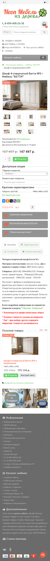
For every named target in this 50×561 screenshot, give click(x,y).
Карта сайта (9, 500)
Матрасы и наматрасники (15, 503)
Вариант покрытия (11, 170)
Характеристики (31, 245)
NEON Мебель (10, 425)
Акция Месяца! (10, 454)
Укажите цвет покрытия (13, 178)
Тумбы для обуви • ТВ (13, 494)
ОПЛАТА (9, 51)
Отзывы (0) (12, 252)
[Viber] (15, 201)
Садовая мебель (11, 477)
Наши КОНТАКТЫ (13, 47)
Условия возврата (12, 444)
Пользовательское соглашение (17, 431)
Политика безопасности (14, 438)
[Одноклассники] (7, 201)
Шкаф (6, 383)
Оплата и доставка (34, 252)
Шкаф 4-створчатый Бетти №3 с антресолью (20, 361)
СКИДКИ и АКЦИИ (13, 41)
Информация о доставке (14, 428)
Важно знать (9, 448)
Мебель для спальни (13, 481)
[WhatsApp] (18, 201)
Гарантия (8, 451)
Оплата (7, 441)
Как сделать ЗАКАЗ (35, 47)
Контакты (8, 435)
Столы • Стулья (10, 490)
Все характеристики (11, 195)
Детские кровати (11, 484)
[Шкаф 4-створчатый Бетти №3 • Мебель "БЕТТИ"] (25, 95)
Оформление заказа (13, 422)
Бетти (12, 383)
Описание (11, 245)
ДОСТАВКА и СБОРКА (15, 44)
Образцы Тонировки (32, 308)
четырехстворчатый (24, 383)
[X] (11, 201)
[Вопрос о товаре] (32, 207)
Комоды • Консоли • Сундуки (16, 497)
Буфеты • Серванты (12, 487)
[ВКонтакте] (3, 201)
